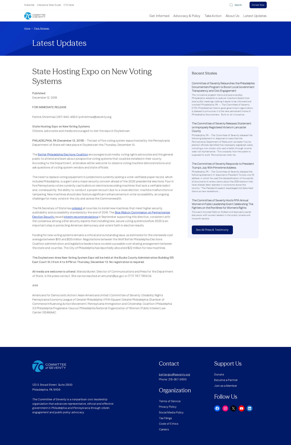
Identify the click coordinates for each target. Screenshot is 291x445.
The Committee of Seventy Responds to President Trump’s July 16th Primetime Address (223, 165)
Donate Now (258, 5)
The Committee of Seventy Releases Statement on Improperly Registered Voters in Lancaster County (221, 127)
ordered (77, 208)
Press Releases (41, 28)
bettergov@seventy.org (174, 374)
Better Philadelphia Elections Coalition (63, 154)
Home (27, 28)
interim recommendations (81, 216)
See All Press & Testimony (212, 229)
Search (238, 5)
